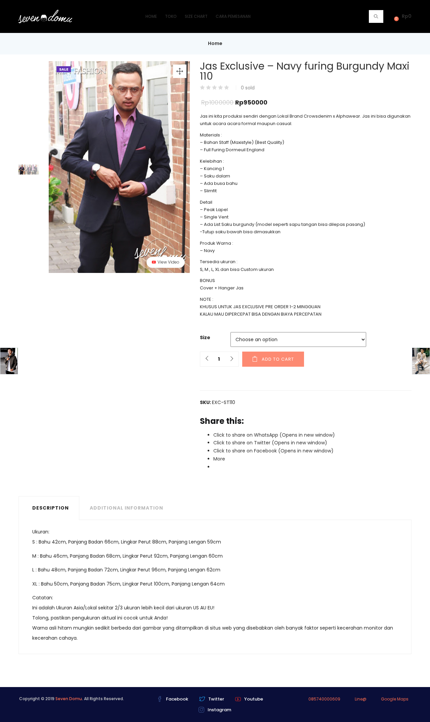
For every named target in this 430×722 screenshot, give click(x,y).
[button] (401, 16)
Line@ (361, 699)
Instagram (219, 710)
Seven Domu (68, 698)
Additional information (126, 508)
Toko (171, 16)
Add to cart (278, 359)
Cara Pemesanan (233, 16)
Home (151, 16)
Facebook (177, 699)
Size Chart (196, 16)
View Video (168, 262)
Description (50, 508)
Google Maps (394, 699)
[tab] (48, 508)
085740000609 (324, 699)
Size (205, 337)
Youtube (253, 699)
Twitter (216, 699)
